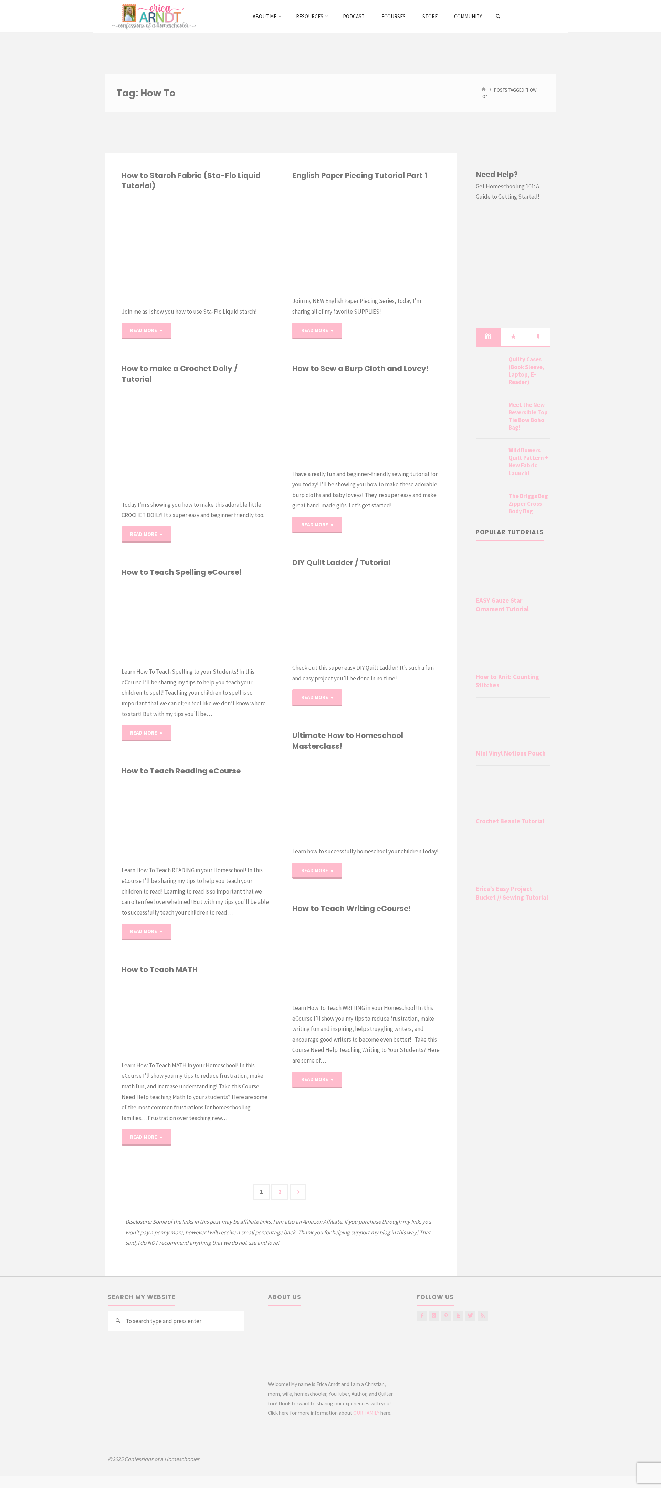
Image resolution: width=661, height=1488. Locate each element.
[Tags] (538, 337)
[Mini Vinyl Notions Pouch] (513, 725)
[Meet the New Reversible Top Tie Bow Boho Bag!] (489, 413)
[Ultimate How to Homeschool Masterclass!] (403, 798)
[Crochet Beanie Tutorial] (513, 793)
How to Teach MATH (160, 969)
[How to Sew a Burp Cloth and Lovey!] (403, 421)
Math (123, 1031)
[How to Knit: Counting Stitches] (513, 648)
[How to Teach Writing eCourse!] (403, 958)
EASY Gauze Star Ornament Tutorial (502, 605)
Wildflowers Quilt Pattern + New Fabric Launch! (528, 461)
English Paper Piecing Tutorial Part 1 (359, 175)
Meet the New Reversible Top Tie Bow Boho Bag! (528, 416)
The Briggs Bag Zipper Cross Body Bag (528, 503)
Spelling (129, 634)
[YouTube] (458, 1316)
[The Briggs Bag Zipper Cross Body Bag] (489, 504)
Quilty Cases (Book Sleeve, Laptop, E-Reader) (526, 371)
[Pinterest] (446, 1316)
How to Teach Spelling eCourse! (182, 572)
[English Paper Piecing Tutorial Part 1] (403, 238)
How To (301, 226)
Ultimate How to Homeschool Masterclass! (347, 740)
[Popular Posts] (513, 337)
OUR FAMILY (366, 1413)
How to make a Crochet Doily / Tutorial (180, 373)
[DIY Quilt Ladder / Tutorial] (403, 615)
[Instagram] (434, 1316)
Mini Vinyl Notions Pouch (511, 753)
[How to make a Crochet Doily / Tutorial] (232, 442)
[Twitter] (470, 1316)
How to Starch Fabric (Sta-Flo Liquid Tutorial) (191, 180)
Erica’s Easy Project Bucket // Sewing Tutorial (512, 893)
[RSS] (482, 1316)
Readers (121, 836)
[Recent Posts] (488, 337)
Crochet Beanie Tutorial (510, 821)
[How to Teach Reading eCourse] (232, 820)
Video (133, 818)
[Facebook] (422, 1316)
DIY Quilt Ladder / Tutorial (341, 562)
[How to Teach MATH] (232, 1017)
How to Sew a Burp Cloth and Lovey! (360, 368)
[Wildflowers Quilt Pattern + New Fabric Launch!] (489, 458)
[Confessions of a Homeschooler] (152, 16)
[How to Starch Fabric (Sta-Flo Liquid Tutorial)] (232, 248)
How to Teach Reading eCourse (181, 771)
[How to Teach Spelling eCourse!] (232, 622)
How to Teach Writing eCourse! (351, 908)
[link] (498, 16)
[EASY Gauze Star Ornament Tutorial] (513, 572)
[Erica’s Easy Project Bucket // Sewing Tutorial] (513, 861)
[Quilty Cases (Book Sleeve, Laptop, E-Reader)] (489, 367)
